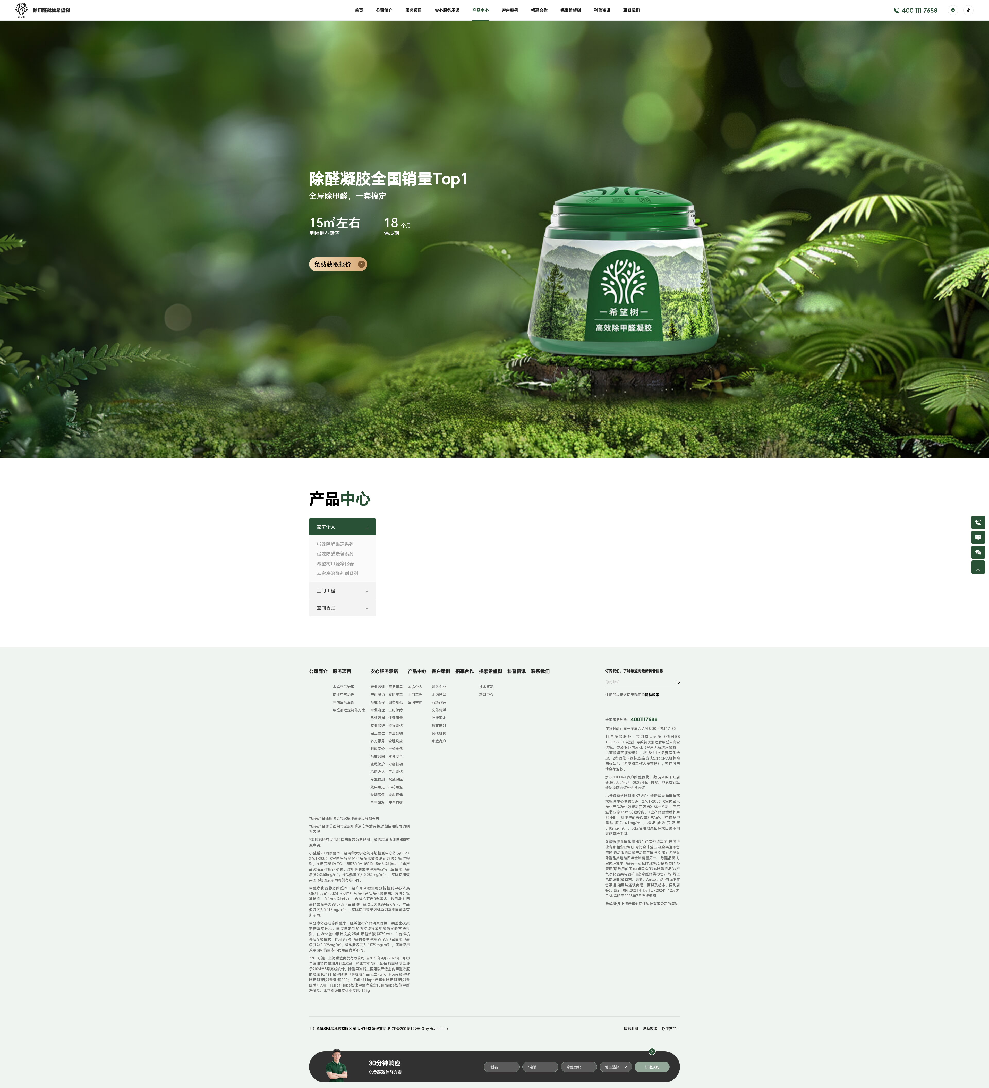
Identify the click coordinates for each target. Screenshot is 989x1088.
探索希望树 (570, 10)
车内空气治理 (343, 702)
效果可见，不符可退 (386, 787)
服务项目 (413, 10)
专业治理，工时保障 (386, 710)
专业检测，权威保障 (386, 779)
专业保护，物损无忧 (386, 725)
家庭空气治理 (343, 686)
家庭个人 (415, 686)
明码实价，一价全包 (386, 748)
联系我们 (631, 10)
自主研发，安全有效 (386, 802)
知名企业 (439, 686)
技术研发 (486, 686)
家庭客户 (439, 740)
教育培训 (439, 725)
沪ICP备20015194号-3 (405, 1028)
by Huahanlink (436, 1028)
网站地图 (631, 1028)
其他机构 (439, 733)
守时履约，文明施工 (386, 694)
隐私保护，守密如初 (386, 764)
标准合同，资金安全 (386, 756)
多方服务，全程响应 (386, 740)
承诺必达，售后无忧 (386, 771)
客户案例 (510, 10)
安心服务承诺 (447, 10)
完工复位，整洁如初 (386, 733)
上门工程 (415, 694)
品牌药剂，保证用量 (386, 717)
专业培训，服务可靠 (386, 686)
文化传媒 (439, 710)
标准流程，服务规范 (386, 702)
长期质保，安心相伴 (386, 794)
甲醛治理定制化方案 (349, 710)
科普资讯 (602, 10)
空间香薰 (415, 702)
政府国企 (439, 717)
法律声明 (379, 1028)
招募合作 (539, 10)
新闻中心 (486, 694)
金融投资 (439, 694)
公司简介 (384, 10)
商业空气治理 (343, 694)
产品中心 (480, 10)
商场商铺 (439, 702)
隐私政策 (652, 694)
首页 (359, 10)
